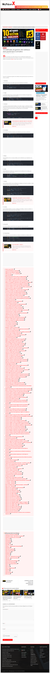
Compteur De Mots (5, 652)
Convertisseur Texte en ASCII (7, 655)
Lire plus (14, 126)
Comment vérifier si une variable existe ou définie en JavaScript (17, 423)
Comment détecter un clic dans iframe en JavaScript (15, 426)
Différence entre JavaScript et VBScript (12, 491)
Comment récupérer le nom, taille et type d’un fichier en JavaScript (17, 286)
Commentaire (5, 609)
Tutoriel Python (23, 657)
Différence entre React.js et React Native (13, 506)
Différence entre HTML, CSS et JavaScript (12, 507)
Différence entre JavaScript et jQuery (12, 500)
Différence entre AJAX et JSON (10, 493)
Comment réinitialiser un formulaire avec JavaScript (15, 384)
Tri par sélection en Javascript (11, 323)
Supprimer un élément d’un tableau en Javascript (14, 320)
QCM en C (7, 565)
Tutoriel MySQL (23, 652)
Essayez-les (44, 7)
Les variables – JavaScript (10, 483)
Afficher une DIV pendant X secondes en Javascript (14, 340)
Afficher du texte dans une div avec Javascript (13, 346)
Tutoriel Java (23, 655)
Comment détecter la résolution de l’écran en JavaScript (15, 400)
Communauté (42, 653)
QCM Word (7, 569)
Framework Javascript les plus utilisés (12, 336)
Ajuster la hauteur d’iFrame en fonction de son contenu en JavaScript (18, 390)
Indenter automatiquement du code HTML (9, 661)
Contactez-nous (33, 656)
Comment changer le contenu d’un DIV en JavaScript (15, 343)
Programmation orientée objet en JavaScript (22, 121)
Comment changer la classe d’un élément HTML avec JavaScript (17, 414)
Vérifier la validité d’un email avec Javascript (13, 358)
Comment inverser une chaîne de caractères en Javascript (16, 312)
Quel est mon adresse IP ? (6, 663)
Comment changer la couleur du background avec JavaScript (16, 422)
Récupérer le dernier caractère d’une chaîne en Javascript (16, 360)
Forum (30, 9)
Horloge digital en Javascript (10, 363)
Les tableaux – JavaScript (10, 481)
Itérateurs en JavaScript (9, 461)
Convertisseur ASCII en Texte (7, 656)
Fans (37, 37)
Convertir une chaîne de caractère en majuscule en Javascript (16, 375)
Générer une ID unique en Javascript (12, 315)
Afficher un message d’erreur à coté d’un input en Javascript (16, 289)
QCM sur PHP (7, 538)
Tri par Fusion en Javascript (10, 321)
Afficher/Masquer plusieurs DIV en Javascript (13, 342)
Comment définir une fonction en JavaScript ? (13, 436)
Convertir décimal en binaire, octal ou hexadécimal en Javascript (17, 298)
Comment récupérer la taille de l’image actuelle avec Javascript (17, 432)
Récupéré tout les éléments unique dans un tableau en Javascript (17, 331)
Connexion (41, 650)
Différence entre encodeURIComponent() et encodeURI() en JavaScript (18, 416)
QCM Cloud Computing (9, 549)
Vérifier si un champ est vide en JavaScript (13, 356)
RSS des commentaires (34, 664)
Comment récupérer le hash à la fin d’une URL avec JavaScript (16, 285)
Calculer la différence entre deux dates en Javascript (15, 350)
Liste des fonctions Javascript (10, 337)
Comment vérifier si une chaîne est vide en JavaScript (15, 410)
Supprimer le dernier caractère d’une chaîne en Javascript (16, 359)
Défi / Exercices (24, 9)
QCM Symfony (8, 540)
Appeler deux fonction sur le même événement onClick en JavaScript (18, 388)
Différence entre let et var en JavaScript (12, 497)
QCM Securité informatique (10, 562)
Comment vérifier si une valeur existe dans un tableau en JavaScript (18, 442)
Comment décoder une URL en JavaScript (13, 417)
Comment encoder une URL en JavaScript (13, 419)
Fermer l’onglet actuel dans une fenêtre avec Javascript (15, 279)
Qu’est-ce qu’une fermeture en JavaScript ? (13, 465)
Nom (4, 623)
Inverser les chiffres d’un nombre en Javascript (14, 371)
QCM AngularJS (8, 541)
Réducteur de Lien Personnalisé (7, 666)
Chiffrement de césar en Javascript (11, 314)
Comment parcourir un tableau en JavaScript (13, 443)
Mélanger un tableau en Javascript (11, 327)
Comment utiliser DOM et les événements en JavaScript (15, 478)
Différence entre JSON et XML (10, 489)
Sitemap (32, 650)
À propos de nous (33, 657)
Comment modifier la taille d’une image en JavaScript (15, 430)
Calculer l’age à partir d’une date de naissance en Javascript (16, 347)
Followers (37, 46)
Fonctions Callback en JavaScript (11, 459)
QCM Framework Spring (9, 550)
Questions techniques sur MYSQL (11, 534)
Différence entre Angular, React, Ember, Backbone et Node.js (16, 503)
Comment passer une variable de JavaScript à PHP (14, 382)
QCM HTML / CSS (8, 544)
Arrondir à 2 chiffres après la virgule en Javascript (14, 318)
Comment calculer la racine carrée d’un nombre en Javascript (16, 296)
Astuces (13, 9)
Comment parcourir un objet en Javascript (13, 311)
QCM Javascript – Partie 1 (17, 244)
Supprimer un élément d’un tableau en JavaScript (14, 439)
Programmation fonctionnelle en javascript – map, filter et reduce (17, 462)
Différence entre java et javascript (11, 510)
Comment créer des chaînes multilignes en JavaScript (15, 420)
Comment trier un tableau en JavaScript (12, 471)
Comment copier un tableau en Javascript (13, 333)
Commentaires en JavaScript (10, 438)
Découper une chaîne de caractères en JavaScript (14, 445)
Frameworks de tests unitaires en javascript (13, 474)
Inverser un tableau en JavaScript (11, 470)
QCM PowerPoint (8, 572)
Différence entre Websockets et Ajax (12, 490)
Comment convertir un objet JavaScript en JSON (14, 394)
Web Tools (34, 9)
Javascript (10, 27)
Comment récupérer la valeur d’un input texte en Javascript (16, 391)
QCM (18, 9)
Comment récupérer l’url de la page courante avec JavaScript (16, 404)
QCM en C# (7, 566)
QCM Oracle (7, 554)
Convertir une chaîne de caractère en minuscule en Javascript (16, 374)
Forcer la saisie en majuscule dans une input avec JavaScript (16, 280)
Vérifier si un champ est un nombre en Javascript (14, 355)
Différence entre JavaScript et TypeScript (13, 499)
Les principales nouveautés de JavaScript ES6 (13, 446)
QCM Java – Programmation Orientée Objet (13, 546)
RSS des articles (33, 662)
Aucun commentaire (11, 53)
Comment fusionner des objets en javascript (13, 301)
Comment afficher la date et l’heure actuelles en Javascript (16, 365)
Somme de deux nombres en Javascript (12, 366)
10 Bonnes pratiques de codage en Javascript (13, 473)
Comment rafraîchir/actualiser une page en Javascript (15, 304)
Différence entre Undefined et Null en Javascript (14, 487)
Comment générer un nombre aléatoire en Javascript (15, 334)
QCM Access (7, 573)
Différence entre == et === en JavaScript (12, 273)
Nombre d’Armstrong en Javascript (11, 379)
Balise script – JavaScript (10, 486)
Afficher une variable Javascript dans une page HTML (15, 339)
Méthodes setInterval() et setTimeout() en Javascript (15, 317)
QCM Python (7, 547)
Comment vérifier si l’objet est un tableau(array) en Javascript (16, 328)
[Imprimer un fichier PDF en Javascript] (29, 590)
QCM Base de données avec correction (12, 537)
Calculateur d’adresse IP (6, 653)
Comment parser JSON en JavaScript (12, 398)
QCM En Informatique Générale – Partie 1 (41, 95)
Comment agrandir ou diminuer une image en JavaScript (15, 429)
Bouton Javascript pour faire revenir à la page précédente (16, 276)
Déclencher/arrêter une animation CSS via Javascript (15, 427)
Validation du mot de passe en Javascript (13, 353)
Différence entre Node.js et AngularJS (12, 272)
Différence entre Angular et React (11, 505)
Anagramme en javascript (10, 299)
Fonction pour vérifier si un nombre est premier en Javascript (16, 369)
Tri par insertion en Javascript (11, 324)
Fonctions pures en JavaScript (10, 467)
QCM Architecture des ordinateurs (11, 560)
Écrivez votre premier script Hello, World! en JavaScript (15, 292)
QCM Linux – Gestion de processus (11, 557)
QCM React (7, 543)
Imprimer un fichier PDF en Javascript (12, 352)
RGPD (31, 665)
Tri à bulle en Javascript (9, 326)
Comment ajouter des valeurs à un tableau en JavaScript (15, 397)
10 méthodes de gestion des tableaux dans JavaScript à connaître (17, 480)
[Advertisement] (25, 19)
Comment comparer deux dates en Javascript (13, 349)
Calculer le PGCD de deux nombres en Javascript (14, 295)
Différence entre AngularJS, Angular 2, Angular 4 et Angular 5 (16, 502)
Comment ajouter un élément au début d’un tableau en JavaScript (17, 392)
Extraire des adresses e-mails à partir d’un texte (10, 664)
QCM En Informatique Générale (11, 563)
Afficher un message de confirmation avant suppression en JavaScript (18, 282)
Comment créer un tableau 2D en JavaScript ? (13, 468)
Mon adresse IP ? (42, 656)
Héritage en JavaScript (9, 475)
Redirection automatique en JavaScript (12, 362)
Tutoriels (8, 9)
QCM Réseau (7, 559)
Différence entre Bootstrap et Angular (12, 496)
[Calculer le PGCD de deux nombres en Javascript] (18, 590)
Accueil (32, 649)
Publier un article (33, 659)
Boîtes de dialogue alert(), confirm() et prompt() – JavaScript (16, 484)
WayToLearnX (5, 27)
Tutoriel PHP (23, 653)
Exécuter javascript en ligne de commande (13, 288)
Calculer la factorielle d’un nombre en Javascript (14, 368)
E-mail (4, 629)
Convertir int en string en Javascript (12, 330)
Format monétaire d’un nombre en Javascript (13, 307)
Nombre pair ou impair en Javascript (12, 378)
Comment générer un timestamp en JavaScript (14, 395)
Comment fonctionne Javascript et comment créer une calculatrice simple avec (7, 598)
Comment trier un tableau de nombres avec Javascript (15, 408)
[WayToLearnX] (3, 9)
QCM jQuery (7, 553)
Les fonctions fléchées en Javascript (12, 270)
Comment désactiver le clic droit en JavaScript (14, 308)
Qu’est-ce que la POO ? (9, 269)
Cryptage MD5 (4, 658)
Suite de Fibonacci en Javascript (11, 302)
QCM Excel (7, 570)
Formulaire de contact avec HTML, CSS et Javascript (14, 291)
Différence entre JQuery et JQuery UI (12, 494)
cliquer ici (12, 59)
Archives (32, 652)
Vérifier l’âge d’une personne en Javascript (13, 372)
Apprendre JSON (8, 275)
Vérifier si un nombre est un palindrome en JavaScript (15, 376)
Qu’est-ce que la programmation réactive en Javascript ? (15, 464)
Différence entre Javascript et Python (12, 509)
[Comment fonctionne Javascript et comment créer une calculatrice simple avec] (7, 590)
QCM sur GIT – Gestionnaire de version (12, 556)
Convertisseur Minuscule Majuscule (8, 650)
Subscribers (43, 37)
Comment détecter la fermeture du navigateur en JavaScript (16, 283)
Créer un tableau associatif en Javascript (12, 305)
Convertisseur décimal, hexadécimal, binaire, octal (10, 649)
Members (41, 655)
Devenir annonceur (34, 661)
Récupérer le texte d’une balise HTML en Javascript (14, 344)
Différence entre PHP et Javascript (11, 381)
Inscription (41, 649)
